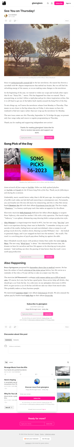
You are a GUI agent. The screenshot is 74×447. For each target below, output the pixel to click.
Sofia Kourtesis (25, 212)
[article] (37, 371)
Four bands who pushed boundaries (15, 370)
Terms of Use (45, 402)
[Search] (48, 3)
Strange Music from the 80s (15, 367)
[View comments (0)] (10, 21)
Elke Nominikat (12, 14)
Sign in (68, 3)
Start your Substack (32, 439)
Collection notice (50, 434)
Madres (55, 212)
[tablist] (12, 340)
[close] (54, 379)
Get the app (46, 439)
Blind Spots (25, 243)
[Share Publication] (52, 3)
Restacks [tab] (16, 340)
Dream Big (49, 295)
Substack (28, 443)
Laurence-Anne (22, 293)
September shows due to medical (42, 267)
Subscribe (59, 3)
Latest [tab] (11, 362)
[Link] (1, 143)
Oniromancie (42, 293)
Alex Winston (9, 222)
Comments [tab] (8, 340)
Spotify (18, 190)
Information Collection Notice (36, 404)
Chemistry (9, 208)
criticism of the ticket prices (34, 270)
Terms (42, 434)
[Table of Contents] (2, 223)
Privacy (37, 434)
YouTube (31, 187)
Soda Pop (29, 295)
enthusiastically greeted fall (21, 82)
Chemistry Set (13, 205)
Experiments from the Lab (45, 205)
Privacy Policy (50, 404)
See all (8, 407)
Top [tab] (6, 362)
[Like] (6, 21)
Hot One (61, 222)
